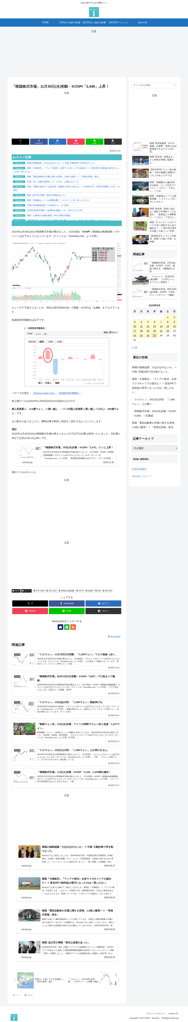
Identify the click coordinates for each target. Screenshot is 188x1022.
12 (148, 326)
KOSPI (17, 591)
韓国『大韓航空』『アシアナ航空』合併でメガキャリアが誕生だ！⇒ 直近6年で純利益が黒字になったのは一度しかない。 (154, 386)
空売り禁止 (52, 591)
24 (134, 335)
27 (154, 335)
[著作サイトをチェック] (60, 627)
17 (134, 330)
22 (167, 330)
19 (148, 330)
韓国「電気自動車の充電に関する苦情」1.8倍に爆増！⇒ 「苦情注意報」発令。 (154, 425)
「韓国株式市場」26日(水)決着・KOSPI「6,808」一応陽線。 (154, 413)
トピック (27, 591)
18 (141, 330)
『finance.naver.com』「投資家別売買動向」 (56, 393)
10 (134, 326)
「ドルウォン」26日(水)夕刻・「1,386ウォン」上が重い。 (153, 401)
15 (167, 326)
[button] (113, 142)
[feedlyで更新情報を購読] (67, 627)
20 (154, 330)
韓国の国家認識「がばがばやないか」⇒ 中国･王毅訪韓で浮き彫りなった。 (154, 369)
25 (141, 335)
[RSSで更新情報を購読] (73, 627)
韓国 (99, 591)
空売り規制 (40, 591)
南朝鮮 (90, 591)
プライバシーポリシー (155, 1013)
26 (148, 335)
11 (141, 326)
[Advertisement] (94, 53)
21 (161, 330)
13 (154, 326)
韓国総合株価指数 (67, 591)
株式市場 (108, 591)
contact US (173, 1013)
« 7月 (134, 347)
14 (161, 326)
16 (174, 326)
